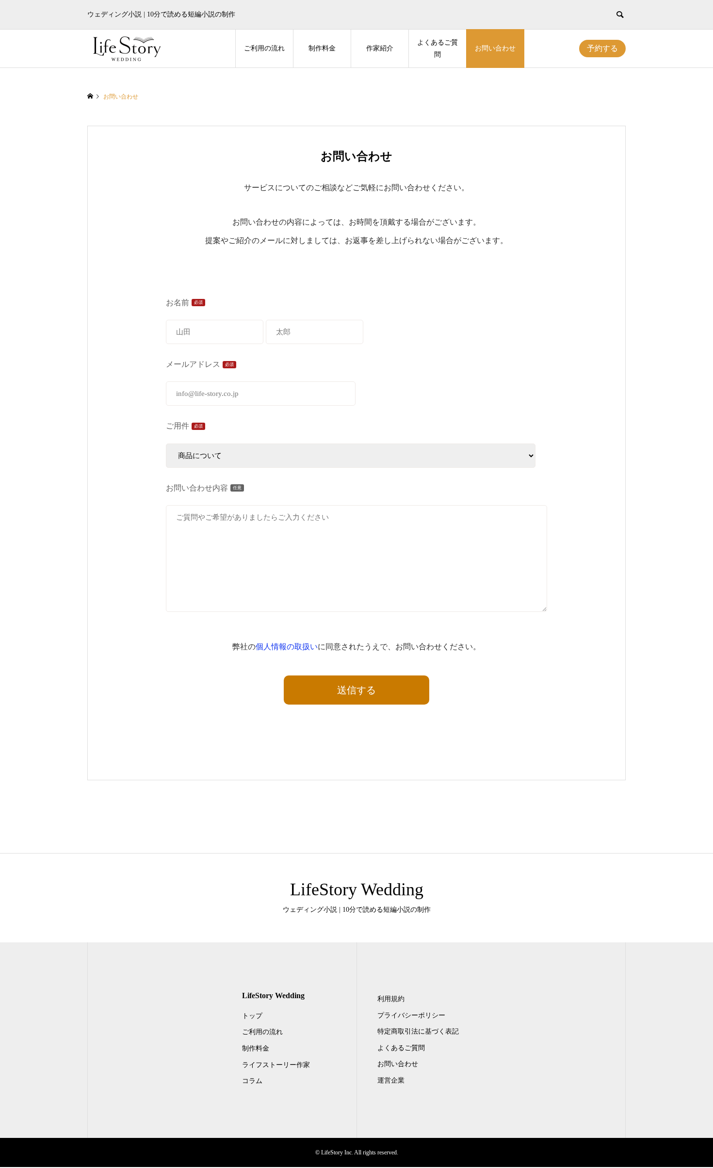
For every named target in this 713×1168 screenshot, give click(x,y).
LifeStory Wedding (356, 889)
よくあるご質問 (437, 48)
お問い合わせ (495, 48)
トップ (252, 1016)
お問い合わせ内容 (204, 488)
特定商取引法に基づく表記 (418, 1031)
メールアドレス (200, 364)
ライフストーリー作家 (276, 1065)
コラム (252, 1081)
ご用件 (184, 426)
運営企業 (391, 1080)
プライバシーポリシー (411, 1015)
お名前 (184, 302)
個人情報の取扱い (287, 646)
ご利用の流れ (264, 48)
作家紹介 (379, 48)
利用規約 (391, 999)
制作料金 (322, 48)
